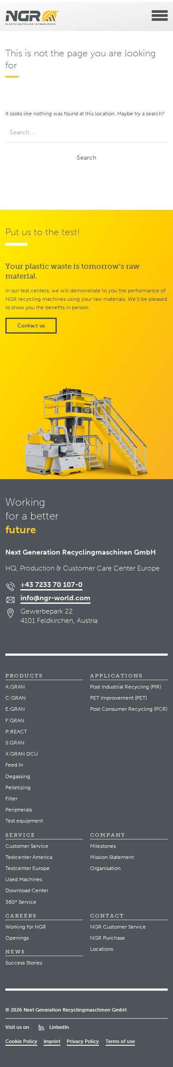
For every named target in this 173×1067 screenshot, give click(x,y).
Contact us (31, 326)
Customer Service (26, 846)
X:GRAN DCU (21, 754)
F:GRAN (14, 720)
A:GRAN (15, 687)
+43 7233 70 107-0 (51, 584)
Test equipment (24, 821)
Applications (116, 676)
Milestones (103, 846)
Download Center (26, 890)
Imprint (51, 1041)
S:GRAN (14, 743)
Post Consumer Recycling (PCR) (128, 709)
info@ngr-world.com (55, 598)
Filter (11, 798)
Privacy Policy (83, 1041)
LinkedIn (59, 1027)
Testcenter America (28, 857)
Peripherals (18, 810)
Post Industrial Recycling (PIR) (125, 687)
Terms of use (120, 1041)
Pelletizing (18, 787)
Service (20, 835)
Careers (21, 916)
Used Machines (23, 879)
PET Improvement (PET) (118, 698)
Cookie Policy (21, 1041)
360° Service (20, 902)
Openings (17, 938)
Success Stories (23, 963)
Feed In (14, 765)
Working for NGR (25, 927)
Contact (107, 916)
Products (24, 676)
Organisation (105, 868)
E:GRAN (15, 709)
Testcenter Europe (27, 868)
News (15, 952)
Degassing (17, 776)
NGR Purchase (107, 938)
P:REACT (16, 731)
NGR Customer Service (118, 927)
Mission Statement (112, 857)
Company (108, 835)
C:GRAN (15, 698)
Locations (101, 949)
